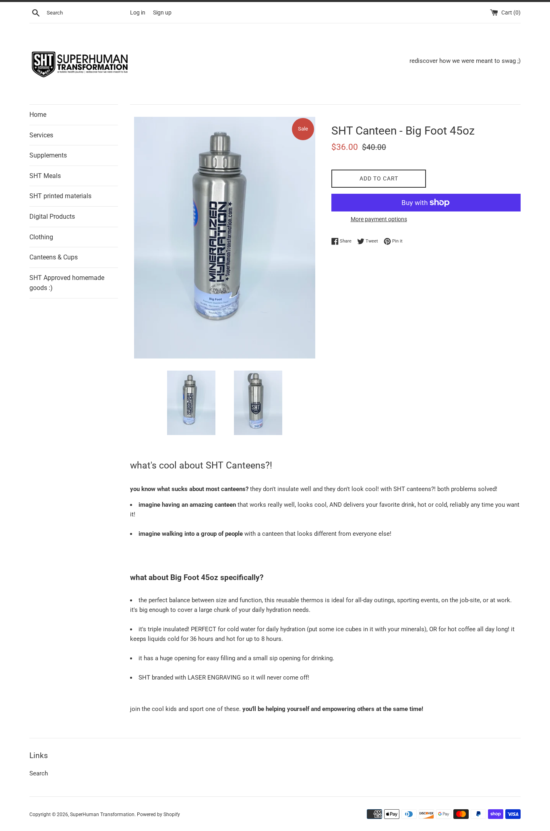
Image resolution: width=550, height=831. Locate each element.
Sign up (162, 12)
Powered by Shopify (158, 814)
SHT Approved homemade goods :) (66, 283)
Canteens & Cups (53, 257)
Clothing (41, 237)
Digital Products (52, 216)
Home (37, 114)
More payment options (379, 219)
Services (41, 135)
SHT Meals (45, 176)
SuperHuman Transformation (102, 814)
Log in (137, 12)
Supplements (48, 155)
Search (38, 773)
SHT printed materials (60, 196)
